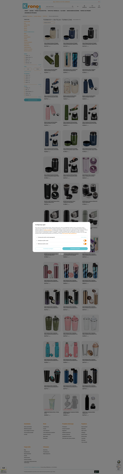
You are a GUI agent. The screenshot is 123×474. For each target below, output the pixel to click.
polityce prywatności (48, 229)
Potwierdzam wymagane (48, 248)
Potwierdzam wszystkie (75, 248)
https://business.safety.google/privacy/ (69, 233)
